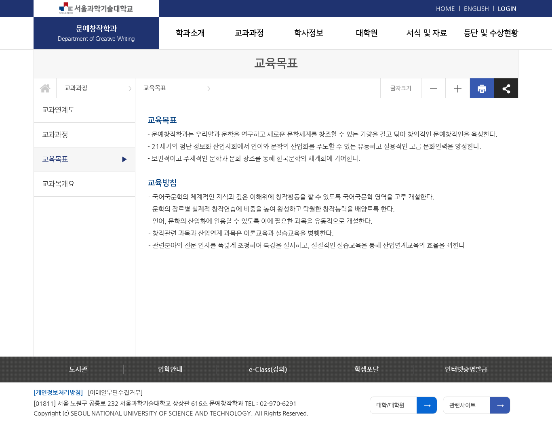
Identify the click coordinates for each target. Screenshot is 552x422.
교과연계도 (58, 110)
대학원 (367, 33)
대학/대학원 (390, 405)
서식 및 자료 (427, 33)
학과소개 (190, 33)
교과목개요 (58, 184)
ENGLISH (476, 8)
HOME (445, 8)
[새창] (96, 8)
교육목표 (154, 87)
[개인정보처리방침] (58, 392)
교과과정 (249, 33)
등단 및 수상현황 (491, 33)
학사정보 (308, 33)
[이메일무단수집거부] (115, 392)
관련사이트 (462, 405)
